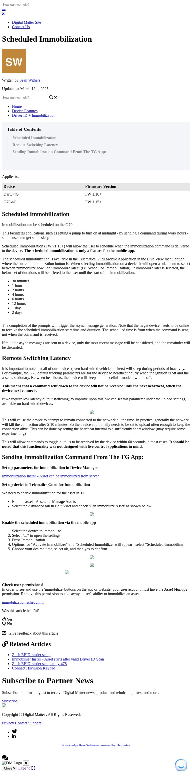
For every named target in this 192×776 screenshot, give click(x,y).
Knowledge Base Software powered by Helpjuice (96, 745)
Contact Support (28, 723)
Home (17, 106)
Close (8, 768)
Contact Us (21, 27)
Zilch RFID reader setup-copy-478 (39, 664)
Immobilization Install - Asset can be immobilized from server (50, 476)
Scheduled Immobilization (34, 138)
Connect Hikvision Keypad (33, 668)
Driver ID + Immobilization (34, 115)
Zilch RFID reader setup (31, 655)
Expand (25, 768)
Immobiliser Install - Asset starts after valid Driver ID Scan (58, 659)
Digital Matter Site (26, 22)
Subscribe (10, 701)
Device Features (25, 111)
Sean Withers (30, 80)
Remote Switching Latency (35, 145)
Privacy (8, 723)
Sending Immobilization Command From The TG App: (59, 152)
